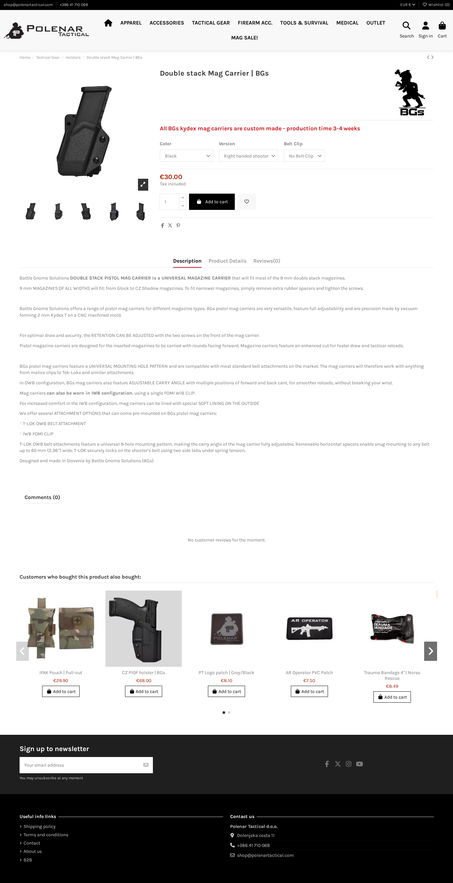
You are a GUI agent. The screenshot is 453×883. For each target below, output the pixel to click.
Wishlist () (438, 4)
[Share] (162, 225)
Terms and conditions (46, 835)
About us (33, 851)
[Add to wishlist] (246, 202)
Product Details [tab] (227, 261)
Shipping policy (40, 826)
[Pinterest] (178, 225)
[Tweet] (170, 225)
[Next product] (432, 57)
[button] (224, 712)
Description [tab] (187, 261)
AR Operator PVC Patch (309, 672)
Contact (32, 843)
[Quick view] (65, 664)
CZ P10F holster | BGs (143, 672)
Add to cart (216, 202)
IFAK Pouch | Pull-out (60, 672)
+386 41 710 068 (74, 4)
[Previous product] (429, 57)
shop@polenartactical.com (29, 4)
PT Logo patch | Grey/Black (226, 672)
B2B (28, 860)
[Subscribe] (146, 765)
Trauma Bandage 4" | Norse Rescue (392, 675)
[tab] (266, 262)
